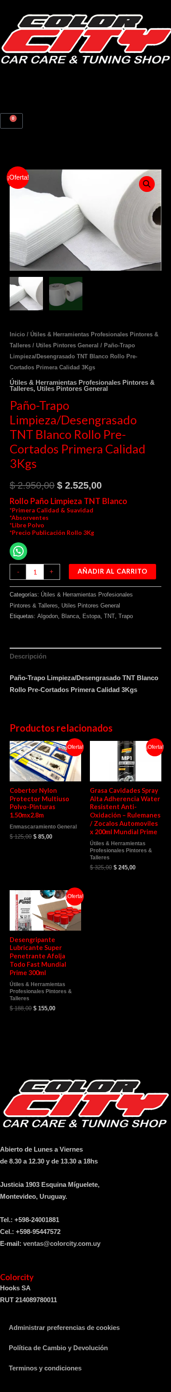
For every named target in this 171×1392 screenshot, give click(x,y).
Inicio (17, 334)
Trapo (125, 616)
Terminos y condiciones (45, 1368)
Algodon (47, 616)
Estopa (91, 616)
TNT (109, 616)
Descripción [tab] (28, 656)
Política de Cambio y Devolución (58, 1347)
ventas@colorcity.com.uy (61, 1243)
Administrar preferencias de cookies (64, 1327)
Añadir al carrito (112, 571)
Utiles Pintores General (67, 345)
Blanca (70, 616)
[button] (85, 75)
